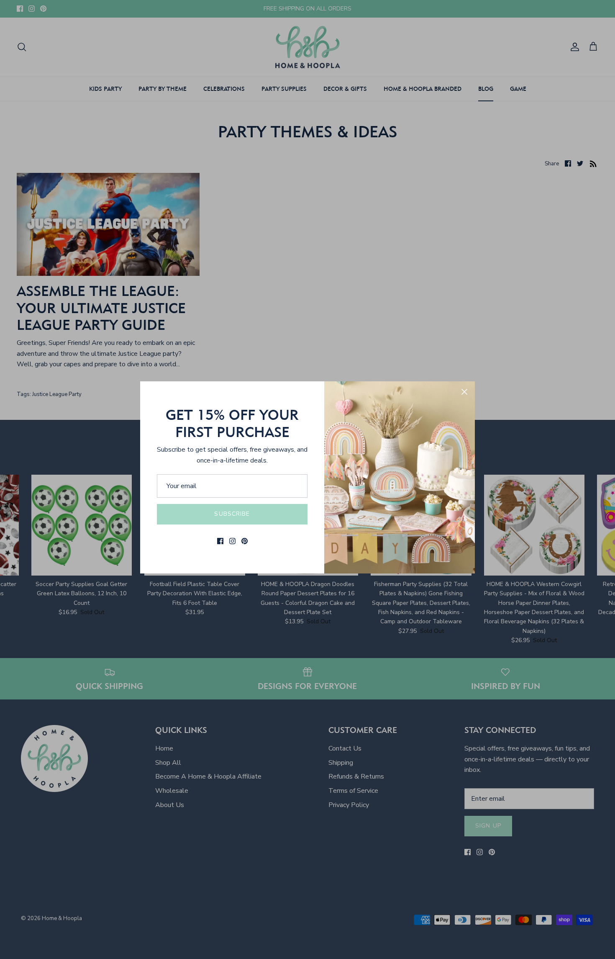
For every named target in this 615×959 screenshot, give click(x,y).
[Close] (464, 392)
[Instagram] (232, 541)
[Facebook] (220, 541)
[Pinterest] (244, 541)
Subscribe (232, 514)
